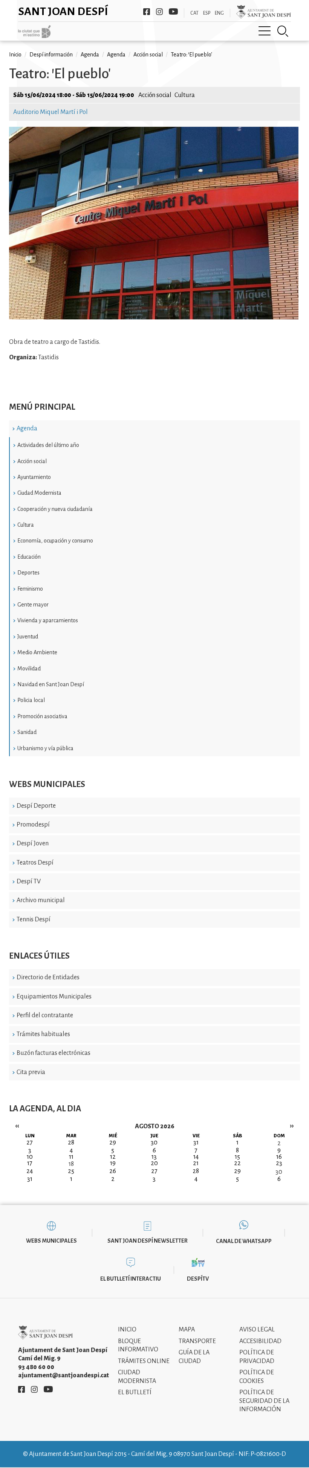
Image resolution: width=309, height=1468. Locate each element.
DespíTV (198, 1279)
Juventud (27, 637)
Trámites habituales (43, 1034)
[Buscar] (283, 31)
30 (278, 1172)
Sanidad (27, 732)
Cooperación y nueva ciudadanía (55, 509)
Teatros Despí (35, 862)
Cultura (25, 525)
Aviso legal (257, 1329)
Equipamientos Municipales (54, 996)
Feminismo (30, 589)
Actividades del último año (48, 445)
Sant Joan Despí (63, 11)
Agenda (27, 428)
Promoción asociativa (42, 716)
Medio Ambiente (37, 652)
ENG (219, 13)
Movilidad (29, 669)
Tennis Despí (33, 919)
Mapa (187, 1329)
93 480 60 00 (36, 1367)
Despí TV (29, 881)
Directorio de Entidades (48, 977)
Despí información (51, 55)
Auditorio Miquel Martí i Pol (50, 112)
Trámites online (144, 1361)
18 (71, 1164)
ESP (206, 13)
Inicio (15, 55)
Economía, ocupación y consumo (55, 541)
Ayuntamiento (34, 477)
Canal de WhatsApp (244, 1241)
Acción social (32, 461)
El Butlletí (134, 1392)
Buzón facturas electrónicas (53, 1053)
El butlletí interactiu (130, 1279)
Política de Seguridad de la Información (264, 1401)
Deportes (28, 573)
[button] (153, 317)
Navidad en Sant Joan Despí (50, 684)
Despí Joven (33, 843)
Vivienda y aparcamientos (47, 620)
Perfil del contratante (45, 1015)
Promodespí (33, 824)
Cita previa (31, 1072)
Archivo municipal (41, 900)
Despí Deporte (36, 805)
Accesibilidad (260, 1341)
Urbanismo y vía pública (45, 748)
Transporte (197, 1341)
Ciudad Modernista (39, 493)
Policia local (31, 700)
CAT (194, 13)
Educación (29, 557)
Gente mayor (33, 605)
